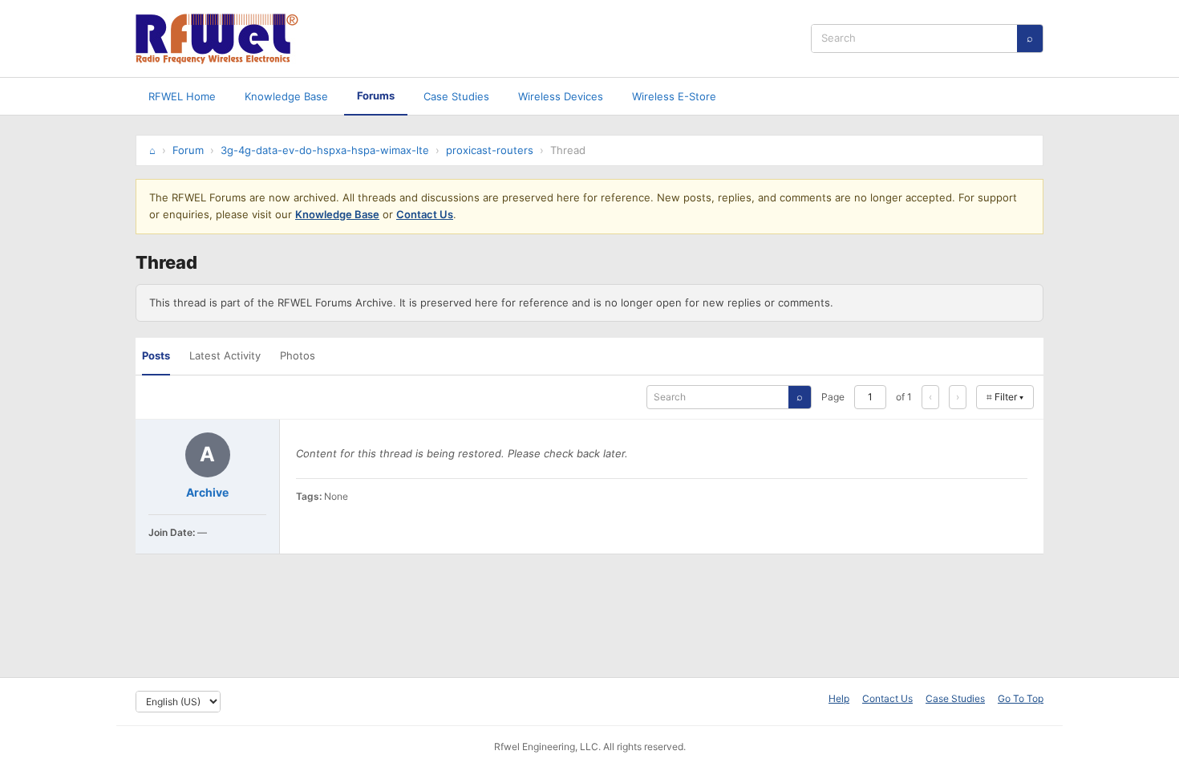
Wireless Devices (560, 96)
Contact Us (424, 214)
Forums (376, 95)
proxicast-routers (489, 150)
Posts (156, 355)
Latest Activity (225, 355)
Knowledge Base (286, 96)
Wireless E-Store (674, 96)
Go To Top (1020, 698)
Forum (188, 150)
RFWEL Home (182, 96)
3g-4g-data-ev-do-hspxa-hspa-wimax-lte (325, 150)
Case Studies (456, 96)
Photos (297, 355)
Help (839, 698)
